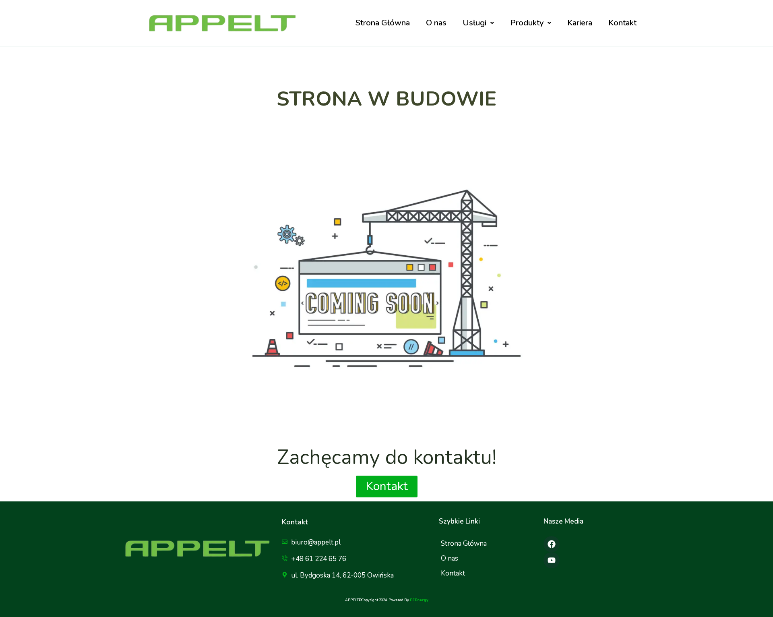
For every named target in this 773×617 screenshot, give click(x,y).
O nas (436, 22)
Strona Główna (382, 22)
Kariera (579, 22)
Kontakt (622, 22)
